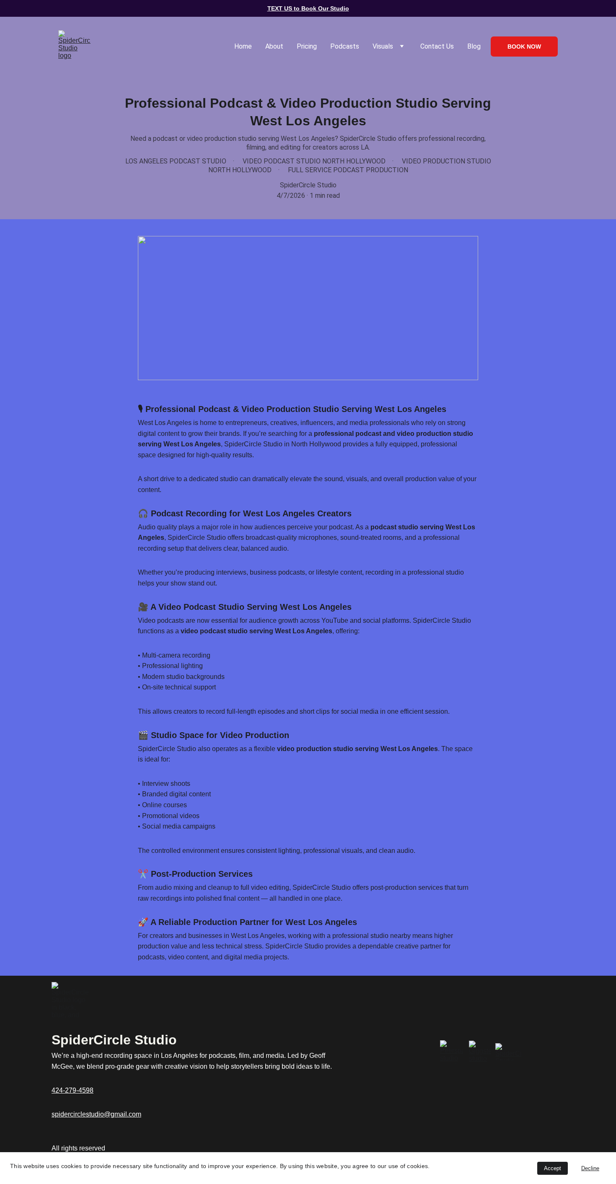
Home (243, 46)
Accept (552, 1168)
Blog (474, 46)
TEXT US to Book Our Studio (308, 8)
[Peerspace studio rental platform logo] (451, 1052)
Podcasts (344, 46)
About (274, 46)
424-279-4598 (72, 1090)
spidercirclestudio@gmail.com (96, 1114)
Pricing (307, 46)
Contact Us (437, 46)
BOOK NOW (524, 46)
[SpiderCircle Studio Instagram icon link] (508, 1051)
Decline (590, 1168)
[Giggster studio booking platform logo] (480, 1052)
